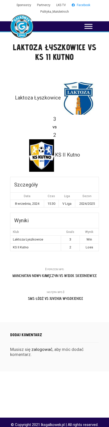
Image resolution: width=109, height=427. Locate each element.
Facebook (83, 5)
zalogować (41, 349)
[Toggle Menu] (88, 26)
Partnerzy (43, 5)
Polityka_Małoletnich (54, 11)
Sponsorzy (23, 5)
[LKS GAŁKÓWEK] (21, 26)
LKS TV (61, 5)
